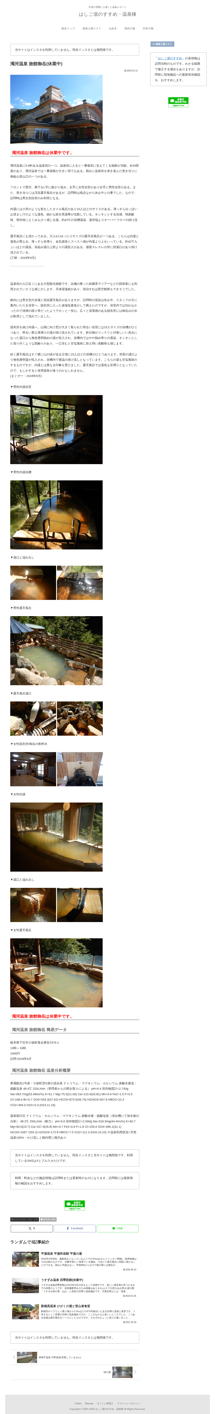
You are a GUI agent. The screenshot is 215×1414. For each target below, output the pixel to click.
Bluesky (89, 1403)
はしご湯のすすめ (170, 58)
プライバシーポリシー (128, 1403)
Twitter (78, 1403)
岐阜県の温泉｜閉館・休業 (26, 1219)
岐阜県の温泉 (50, 1219)
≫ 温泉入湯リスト (162, 44)
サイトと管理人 (105, 1403)
